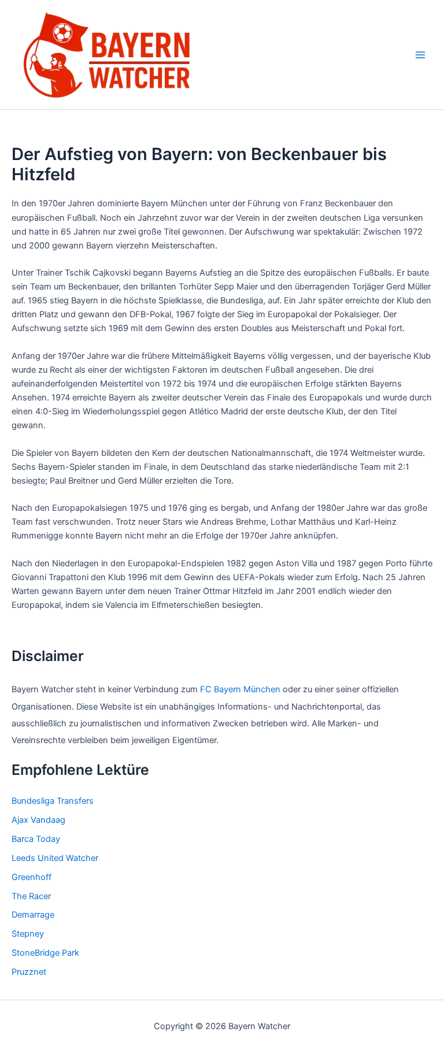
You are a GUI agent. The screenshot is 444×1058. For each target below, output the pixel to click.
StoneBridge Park (45, 953)
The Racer (31, 896)
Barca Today (36, 839)
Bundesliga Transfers (53, 801)
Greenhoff (31, 877)
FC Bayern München (240, 689)
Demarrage (33, 914)
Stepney (28, 934)
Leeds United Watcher (55, 858)
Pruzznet (29, 972)
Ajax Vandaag (38, 820)
